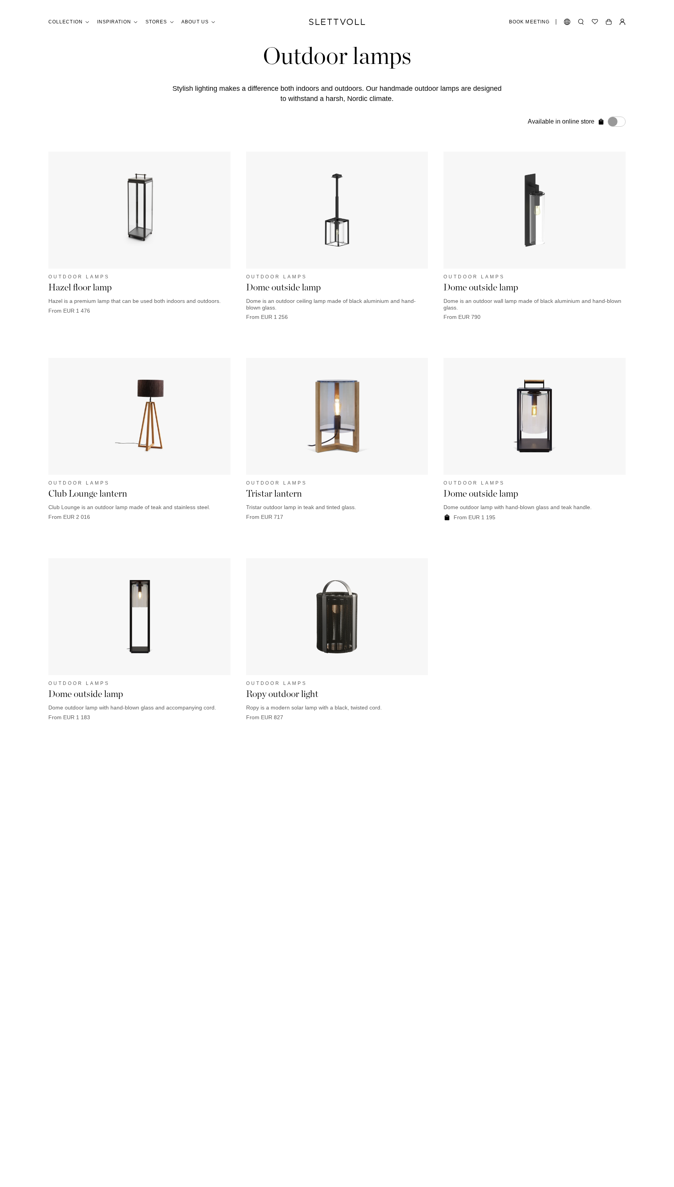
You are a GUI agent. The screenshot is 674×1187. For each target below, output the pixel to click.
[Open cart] (609, 22)
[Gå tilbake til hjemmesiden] (337, 22)
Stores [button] (156, 22)
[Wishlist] (595, 22)
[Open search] (581, 22)
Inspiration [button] (114, 22)
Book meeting (529, 22)
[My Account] (622, 22)
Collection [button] (65, 22)
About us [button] (195, 22)
